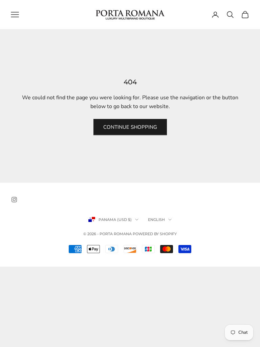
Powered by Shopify (155, 233)
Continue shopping (130, 127)
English (156, 219)
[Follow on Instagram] (14, 199)
